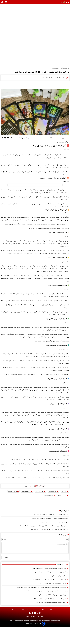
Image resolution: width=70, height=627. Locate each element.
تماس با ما (41, 616)
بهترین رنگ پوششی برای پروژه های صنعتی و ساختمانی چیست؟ (50, 599)
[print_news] (5, 138)
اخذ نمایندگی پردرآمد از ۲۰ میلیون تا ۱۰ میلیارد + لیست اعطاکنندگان (49, 580)
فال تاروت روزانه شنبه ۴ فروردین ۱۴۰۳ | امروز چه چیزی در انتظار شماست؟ (50, 514)
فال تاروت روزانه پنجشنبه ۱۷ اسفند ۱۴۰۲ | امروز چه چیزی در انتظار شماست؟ (49, 529)
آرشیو (27, 616)
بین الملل (24, 610)
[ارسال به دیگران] (8, 138)
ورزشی (30, 610)
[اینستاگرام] (40, 613)
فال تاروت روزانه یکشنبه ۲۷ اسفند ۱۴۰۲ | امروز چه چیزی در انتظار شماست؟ (50, 522)
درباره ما (33, 616)
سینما (17, 610)
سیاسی (56, 610)
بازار (13, 610)
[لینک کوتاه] (11, 138)
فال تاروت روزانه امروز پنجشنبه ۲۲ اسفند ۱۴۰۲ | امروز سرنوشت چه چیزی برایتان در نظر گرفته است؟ (44, 526)
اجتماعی (43, 610)
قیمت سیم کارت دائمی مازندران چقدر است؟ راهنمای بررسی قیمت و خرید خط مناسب (45, 591)
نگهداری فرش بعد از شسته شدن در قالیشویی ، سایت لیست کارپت (50, 572)
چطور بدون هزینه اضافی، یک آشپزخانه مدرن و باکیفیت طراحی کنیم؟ (49, 568)
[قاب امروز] (64, 2)
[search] (2, 2)
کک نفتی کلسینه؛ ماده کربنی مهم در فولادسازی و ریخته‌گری (52, 583)
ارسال (6, 557)
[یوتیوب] (35, 613)
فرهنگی (37, 610)
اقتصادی (50, 610)
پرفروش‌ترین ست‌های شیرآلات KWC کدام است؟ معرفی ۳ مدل (50, 595)
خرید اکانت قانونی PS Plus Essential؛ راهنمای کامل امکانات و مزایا (49, 603)
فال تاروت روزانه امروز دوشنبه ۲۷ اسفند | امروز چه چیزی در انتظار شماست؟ (50, 518)
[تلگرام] (2, 138)
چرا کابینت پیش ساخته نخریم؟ (58, 576)
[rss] (30, 613)
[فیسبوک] (37, 486)
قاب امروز (38, 620)
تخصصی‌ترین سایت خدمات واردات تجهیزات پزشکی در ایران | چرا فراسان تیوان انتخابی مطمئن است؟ (41, 587)
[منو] (6, 2)
